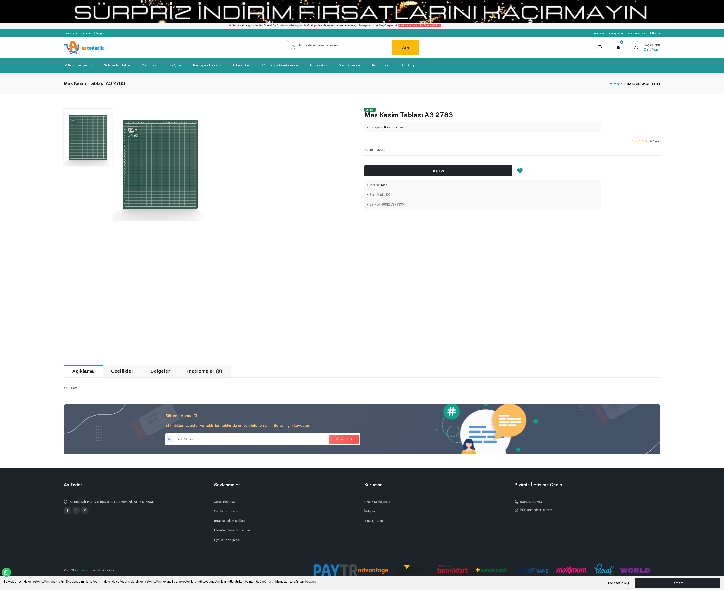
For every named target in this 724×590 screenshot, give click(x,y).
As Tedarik (81, 570)
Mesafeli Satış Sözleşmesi (232, 530)
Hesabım (86, 33)
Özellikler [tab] (122, 371)
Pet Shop (408, 65)
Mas (384, 185)
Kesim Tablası (394, 127)
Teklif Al (438, 171)
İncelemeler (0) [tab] (204, 371)
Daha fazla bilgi (619, 583)
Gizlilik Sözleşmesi (227, 511)
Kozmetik (379, 65)
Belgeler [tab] (160, 371)
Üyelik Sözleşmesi (227, 540)
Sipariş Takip (615, 33)
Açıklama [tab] (83, 371)
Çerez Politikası (225, 502)
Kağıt (173, 65)
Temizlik (148, 65)
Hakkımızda (70, 33)
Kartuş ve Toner (205, 65)
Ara (405, 47)
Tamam (677, 583)
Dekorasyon (347, 65)
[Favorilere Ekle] (520, 171)
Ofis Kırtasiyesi (76, 65)
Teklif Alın (598, 33)
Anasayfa (616, 83)
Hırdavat (316, 65)
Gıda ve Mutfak (115, 65)
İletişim (100, 33)
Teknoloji (239, 65)
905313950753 (636, 33)
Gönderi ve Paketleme (278, 65)
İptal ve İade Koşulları (229, 521)
